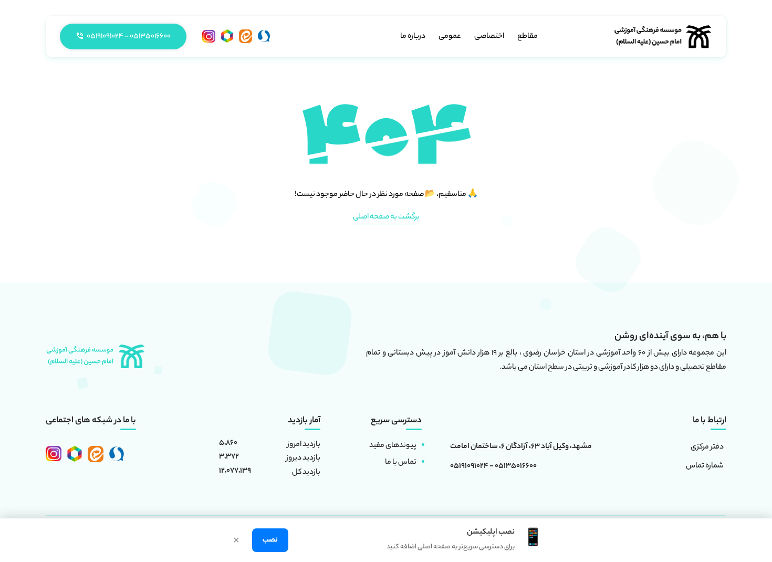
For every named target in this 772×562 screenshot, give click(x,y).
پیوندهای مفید (392, 446)
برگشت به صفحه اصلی (386, 217)
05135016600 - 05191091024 (493, 467)
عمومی (450, 36)
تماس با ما (400, 462)
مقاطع (527, 36)
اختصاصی (489, 36)
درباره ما (412, 36)
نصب (270, 540)
